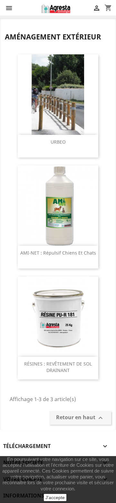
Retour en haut (80, 418)
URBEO (58, 142)
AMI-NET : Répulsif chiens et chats (58, 253)
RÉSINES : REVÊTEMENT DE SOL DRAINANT (58, 367)
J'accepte (55, 497)
